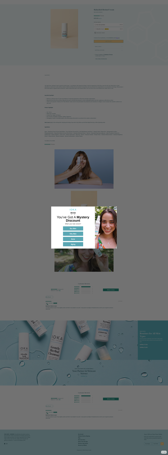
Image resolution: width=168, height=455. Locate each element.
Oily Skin (73, 234)
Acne (73, 239)
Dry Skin (73, 228)
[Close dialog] (115, 208)
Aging (73, 244)
